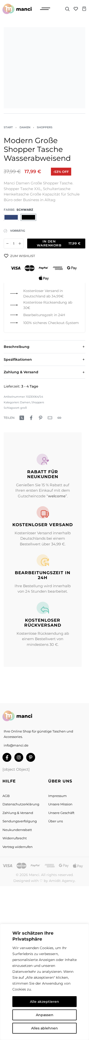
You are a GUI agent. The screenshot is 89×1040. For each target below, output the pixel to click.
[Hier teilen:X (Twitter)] (22, 418)
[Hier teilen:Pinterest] (40, 418)
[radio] (11, 217)
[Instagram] (18, 757)
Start (8, 127)
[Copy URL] (59, 418)
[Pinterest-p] (30, 757)
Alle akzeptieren (44, 1001)
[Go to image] (12, 113)
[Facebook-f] (6, 757)
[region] (44, 982)
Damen (25, 127)
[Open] (45, 8)
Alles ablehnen (44, 1028)
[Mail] (50, 418)
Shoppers (44, 127)
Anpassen (44, 1015)
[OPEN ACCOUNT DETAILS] (75, 8)
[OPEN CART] (84, 8)
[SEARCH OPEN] (67, 8)
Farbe (9, 209)
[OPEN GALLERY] (44, 67)
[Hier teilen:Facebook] (31, 418)
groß (23, 407)
